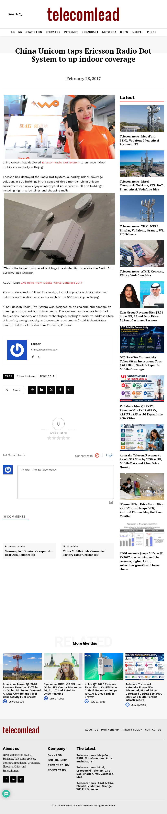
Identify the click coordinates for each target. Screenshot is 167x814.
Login (109, 455)
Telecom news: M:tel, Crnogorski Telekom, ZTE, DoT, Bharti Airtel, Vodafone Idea (142, 185)
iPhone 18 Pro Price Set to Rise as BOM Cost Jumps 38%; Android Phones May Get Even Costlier (141, 510)
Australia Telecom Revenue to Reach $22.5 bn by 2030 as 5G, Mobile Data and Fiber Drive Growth (141, 461)
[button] (15, 14)
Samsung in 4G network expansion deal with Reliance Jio (29, 553)
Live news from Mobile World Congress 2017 (51, 282)
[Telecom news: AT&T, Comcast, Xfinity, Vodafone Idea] (142, 253)
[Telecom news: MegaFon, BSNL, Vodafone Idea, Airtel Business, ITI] (142, 118)
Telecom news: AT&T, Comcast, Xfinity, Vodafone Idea (142, 273)
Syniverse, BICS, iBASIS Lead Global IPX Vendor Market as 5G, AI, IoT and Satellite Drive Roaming (63, 689)
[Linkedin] (41, 390)
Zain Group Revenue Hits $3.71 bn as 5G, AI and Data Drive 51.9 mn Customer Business (141, 316)
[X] (38, 356)
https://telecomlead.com (44, 349)
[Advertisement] (142, 598)
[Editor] (17, 350)
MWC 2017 (47, 376)
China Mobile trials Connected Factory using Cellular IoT (84, 553)
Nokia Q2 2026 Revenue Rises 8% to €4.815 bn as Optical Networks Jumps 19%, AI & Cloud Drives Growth (101, 690)
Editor (36, 344)
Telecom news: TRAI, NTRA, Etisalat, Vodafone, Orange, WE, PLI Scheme (142, 230)
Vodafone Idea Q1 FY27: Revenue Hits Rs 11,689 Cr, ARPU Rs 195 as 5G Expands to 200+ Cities (141, 412)
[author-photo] (5, 701)
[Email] (70, 390)
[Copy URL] (32, 390)
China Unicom (26, 376)
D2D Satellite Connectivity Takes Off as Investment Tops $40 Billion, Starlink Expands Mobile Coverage (141, 363)
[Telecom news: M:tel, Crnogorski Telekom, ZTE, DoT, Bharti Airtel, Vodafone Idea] (142, 163)
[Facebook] (32, 356)
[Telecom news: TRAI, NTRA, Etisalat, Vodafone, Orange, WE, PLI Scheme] (142, 208)
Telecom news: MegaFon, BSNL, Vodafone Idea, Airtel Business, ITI (139, 140)
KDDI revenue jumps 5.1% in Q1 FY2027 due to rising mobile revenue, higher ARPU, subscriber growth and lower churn (142, 561)
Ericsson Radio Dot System (60, 162)
